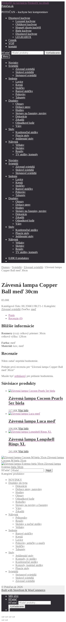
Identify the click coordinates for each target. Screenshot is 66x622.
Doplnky (13, 100)
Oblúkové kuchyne (26, 24)
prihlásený (20, 376)
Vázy (18, 125)
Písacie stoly (22, 135)
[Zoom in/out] (13, 616)
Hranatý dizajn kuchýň (28, 27)
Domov (5, 267)
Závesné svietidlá (25, 68)
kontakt (12, 46)
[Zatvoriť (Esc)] (2, 616)
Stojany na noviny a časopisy (31, 505)
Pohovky (20, 94)
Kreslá (19, 84)
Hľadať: (6, 52)
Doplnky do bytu (17, 482)
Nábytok (13, 141)
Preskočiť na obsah (38, 2)
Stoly (11, 129)
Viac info (23, 410)
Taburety (20, 97)
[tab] (36, 315)
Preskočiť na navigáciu (14, 2)
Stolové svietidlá (24, 72)
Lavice (19, 81)
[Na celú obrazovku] (9, 616)
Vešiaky (19, 144)
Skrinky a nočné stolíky (28, 524)
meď (33, 309)
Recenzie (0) (15, 318)
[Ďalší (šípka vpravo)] (6, 619)
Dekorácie (21, 116)
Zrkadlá (19, 119)
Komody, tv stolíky (26, 558)
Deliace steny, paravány (28, 489)
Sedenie (12, 78)
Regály (19, 151)
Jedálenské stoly (24, 138)
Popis (11, 315)
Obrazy (19, 103)
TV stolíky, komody (26, 154)
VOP (11, 43)
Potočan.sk (7, 6)
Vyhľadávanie (53, 52)
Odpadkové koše (24, 122)
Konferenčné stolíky (26, 132)
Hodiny (19, 110)
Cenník (12, 40)
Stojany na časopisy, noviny (30, 113)
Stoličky (20, 87)
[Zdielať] (6, 616)
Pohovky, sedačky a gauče (30, 543)
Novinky (13, 62)
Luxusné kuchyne (25, 21)
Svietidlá (13, 65)
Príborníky (21, 517)
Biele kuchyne (23, 30)
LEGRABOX (23, 37)
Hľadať (12, 599)
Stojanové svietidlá (25, 75)
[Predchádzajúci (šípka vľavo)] (2, 619)
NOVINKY (15, 479)
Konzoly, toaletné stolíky (29, 565)
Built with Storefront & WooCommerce (23, 590)
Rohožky (20, 501)
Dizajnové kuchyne (19, 18)
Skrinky (19, 148)
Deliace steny (22, 106)
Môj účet (13, 596)
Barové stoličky (24, 91)
